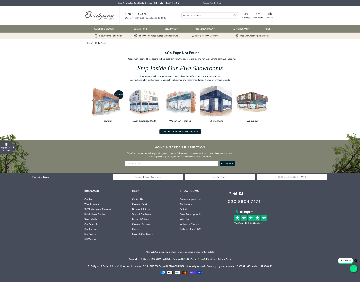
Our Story (89, 199)
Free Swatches (91, 234)
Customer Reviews (141, 224)
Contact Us (137, 199)
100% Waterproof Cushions (97, 209)
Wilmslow (252, 120)
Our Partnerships (92, 224)
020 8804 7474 (136, 14)
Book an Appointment (190, 199)
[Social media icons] (229, 193)
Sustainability (90, 219)
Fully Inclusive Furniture (95, 214)
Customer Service (140, 204)
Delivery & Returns (141, 209)
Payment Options (140, 219)
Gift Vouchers (90, 239)
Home (89, 43)
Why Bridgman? (241, 29)
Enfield (108, 120)
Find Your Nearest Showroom (180, 131)
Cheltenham (216, 120)
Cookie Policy (189, 259)
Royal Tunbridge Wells (144, 120)
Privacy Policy (224, 259)
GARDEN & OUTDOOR (104, 29)
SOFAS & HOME (141, 29)
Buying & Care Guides (142, 234)
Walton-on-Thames (180, 120)
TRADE (267, 29)
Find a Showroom (204, 29)
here (213, 59)
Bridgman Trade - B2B (190, 229)
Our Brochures (91, 229)
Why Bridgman (91, 204)
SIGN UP (227, 163)
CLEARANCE (170, 29)
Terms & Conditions (141, 214)
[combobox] (210, 15)
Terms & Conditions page (188, 252)
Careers (135, 229)
